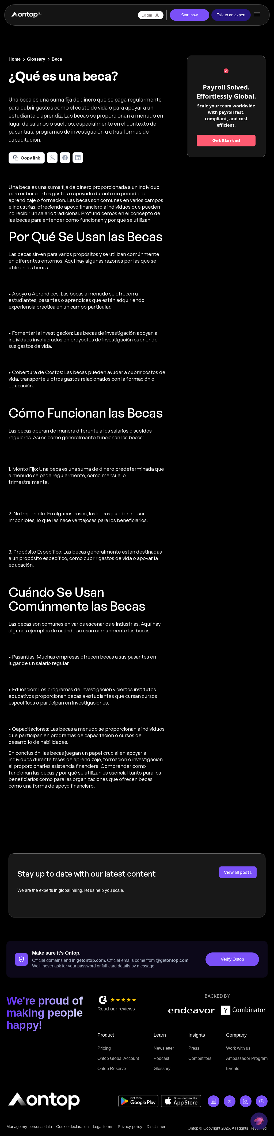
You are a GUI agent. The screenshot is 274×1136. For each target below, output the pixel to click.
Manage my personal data (29, 1126)
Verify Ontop (232, 959)
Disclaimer (156, 1126)
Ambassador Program (247, 1058)
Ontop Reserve (111, 1068)
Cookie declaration (72, 1126)
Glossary (162, 1068)
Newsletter (164, 1048)
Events (232, 1068)
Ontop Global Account (118, 1058)
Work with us (238, 1048)
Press (193, 1048)
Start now (189, 15)
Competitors (199, 1058)
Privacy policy (130, 1126)
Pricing (104, 1048)
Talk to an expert (231, 15)
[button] (257, 15)
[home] (26, 15)
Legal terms (103, 1126)
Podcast (161, 1058)
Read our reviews (116, 1008)
